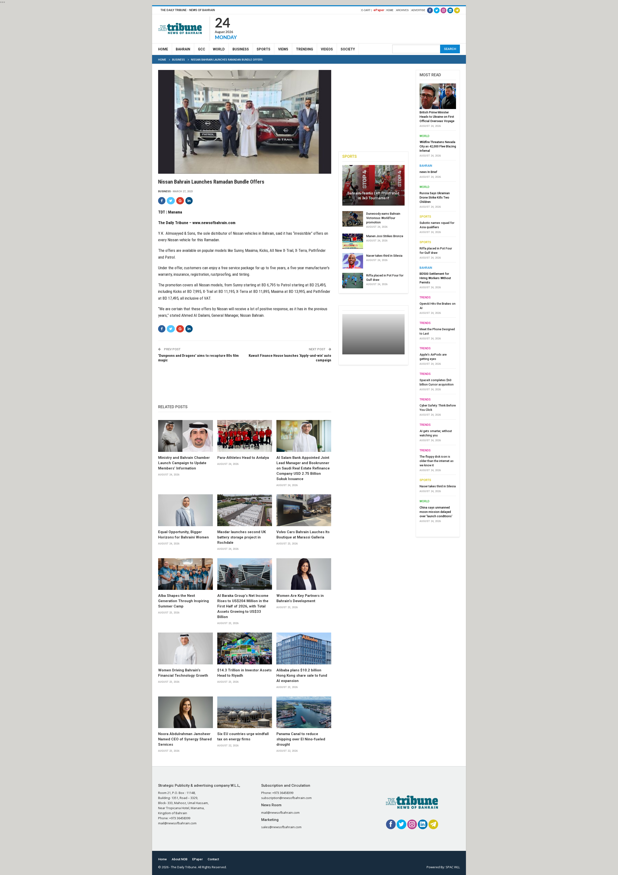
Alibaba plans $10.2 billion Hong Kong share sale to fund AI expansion (301, 675)
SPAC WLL (453, 867)
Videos (327, 49)
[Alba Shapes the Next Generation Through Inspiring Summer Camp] (185, 574)
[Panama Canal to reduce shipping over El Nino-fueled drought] (303, 712)
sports (425, 216)
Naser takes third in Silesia (384, 255)
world (424, 136)
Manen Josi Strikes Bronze (384, 236)
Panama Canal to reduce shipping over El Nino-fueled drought (300, 739)
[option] (438, 304)
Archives (402, 10)
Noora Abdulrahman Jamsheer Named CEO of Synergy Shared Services (185, 739)
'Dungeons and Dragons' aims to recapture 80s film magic (198, 358)
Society (348, 49)
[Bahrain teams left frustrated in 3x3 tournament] (373, 185)
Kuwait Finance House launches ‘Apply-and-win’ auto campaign (290, 358)
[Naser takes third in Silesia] (352, 261)
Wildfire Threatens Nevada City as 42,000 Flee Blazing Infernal (438, 146)
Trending (304, 49)
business (164, 191)
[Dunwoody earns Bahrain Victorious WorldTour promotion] (352, 219)
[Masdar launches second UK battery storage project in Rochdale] (244, 510)
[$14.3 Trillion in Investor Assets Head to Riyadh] (244, 648)
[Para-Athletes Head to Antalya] (244, 436)
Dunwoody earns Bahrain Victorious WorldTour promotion (383, 218)
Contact (213, 859)
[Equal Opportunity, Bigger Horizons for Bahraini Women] (185, 510)
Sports (263, 49)
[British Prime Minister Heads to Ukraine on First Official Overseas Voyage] (438, 96)
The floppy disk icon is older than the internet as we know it (437, 461)
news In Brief (428, 172)
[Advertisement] (372, 28)
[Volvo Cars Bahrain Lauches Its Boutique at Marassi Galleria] (303, 510)
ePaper (378, 10)
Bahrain (183, 49)
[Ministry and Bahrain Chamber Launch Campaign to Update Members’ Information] (185, 436)
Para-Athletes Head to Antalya (243, 457)
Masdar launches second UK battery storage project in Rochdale (241, 537)
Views (283, 49)
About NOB (179, 859)
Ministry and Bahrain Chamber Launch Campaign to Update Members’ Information (184, 462)
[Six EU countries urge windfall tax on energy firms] (244, 712)
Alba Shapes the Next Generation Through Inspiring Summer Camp (183, 600)
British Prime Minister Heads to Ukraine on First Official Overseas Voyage (437, 116)
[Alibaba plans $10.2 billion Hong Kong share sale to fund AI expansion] (303, 648)
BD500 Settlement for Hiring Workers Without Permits (435, 278)
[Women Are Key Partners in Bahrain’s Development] (303, 574)
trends (425, 297)
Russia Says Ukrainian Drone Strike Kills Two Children (435, 197)
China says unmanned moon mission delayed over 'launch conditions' (436, 512)
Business (240, 49)
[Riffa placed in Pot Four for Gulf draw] (352, 280)
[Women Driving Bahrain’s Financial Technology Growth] (185, 648)
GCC (201, 49)
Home (389, 10)
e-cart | (366, 10)
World (219, 49)
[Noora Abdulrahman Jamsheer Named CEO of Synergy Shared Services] (185, 712)
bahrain (426, 165)
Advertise (418, 10)
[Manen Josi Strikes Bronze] (352, 241)
